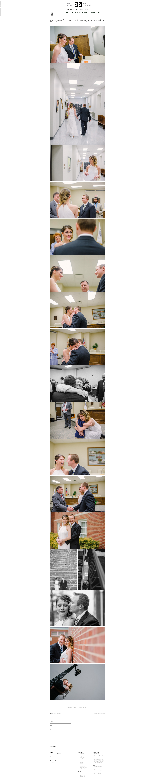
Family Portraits (82, 757)
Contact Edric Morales (71, 707)
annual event (82, 753)
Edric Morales (53, 713)
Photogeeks (82, 761)
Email (51, 725)
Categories (86, 9)
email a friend (102, 713)
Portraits (81, 762)
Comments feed (82, 775)
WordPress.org (82, 776)
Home (68, 9)
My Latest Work (96, 769)
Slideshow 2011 (96, 772)
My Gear (81, 758)
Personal (81, 759)
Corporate (81, 754)
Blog (52, 758)
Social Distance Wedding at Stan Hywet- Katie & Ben (98, 757)
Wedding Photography (82, 14)
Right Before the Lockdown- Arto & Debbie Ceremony (98, 762)
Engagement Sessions (84, 756)
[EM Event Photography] (78, 8)
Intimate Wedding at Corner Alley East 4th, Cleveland (98, 755)
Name (51, 721)
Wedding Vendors (83, 768)
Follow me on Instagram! (82, 707)
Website (51, 729)
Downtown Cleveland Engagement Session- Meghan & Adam (92, 703)
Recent (77, 9)
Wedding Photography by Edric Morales (99, 770)
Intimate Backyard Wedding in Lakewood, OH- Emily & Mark (99, 760)
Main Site (72, 9)
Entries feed (82, 774)
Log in (81, 772)
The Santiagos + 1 (97, 753)
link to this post (97, 713)
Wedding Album (82, 766)
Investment (96, 767)
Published (81, 763)
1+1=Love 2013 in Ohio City (56, 703)
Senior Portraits (82, 764)
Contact (81, 9)
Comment (52, 733)
